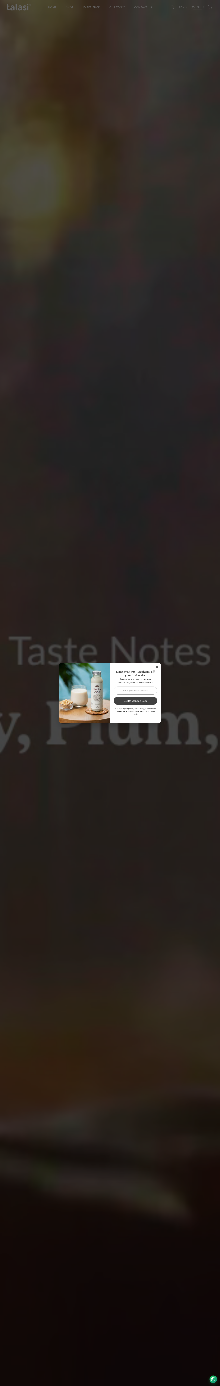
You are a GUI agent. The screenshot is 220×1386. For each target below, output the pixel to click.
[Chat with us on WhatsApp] (213, 1379)
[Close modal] (157, 667)
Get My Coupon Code (135, 700)
